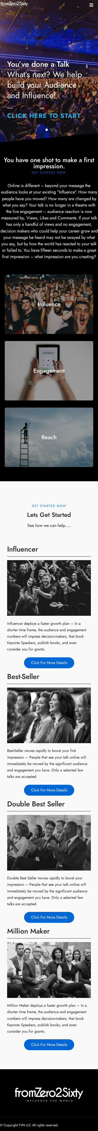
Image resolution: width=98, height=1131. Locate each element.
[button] (91, 5)
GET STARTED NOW (49, 172)
